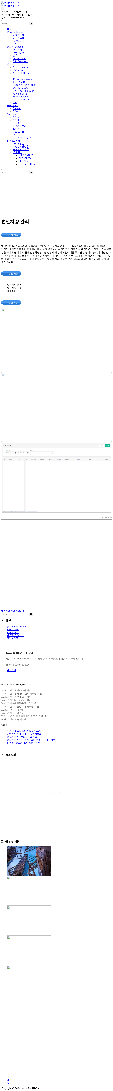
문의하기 (11, 670)
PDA (15, 111)
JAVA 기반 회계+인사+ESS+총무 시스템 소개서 (31, 740)
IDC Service (19, 70)
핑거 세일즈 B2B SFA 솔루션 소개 (24, 731)
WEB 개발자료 (26, 155)
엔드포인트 (18, 132)
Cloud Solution (21, 67)
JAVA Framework (16, 626)
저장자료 (17, 135)
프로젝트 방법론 (21, 149)
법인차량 (5, 611)
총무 (15, 55)
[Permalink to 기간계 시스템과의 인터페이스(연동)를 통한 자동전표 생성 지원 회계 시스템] (29, 994)
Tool (9, 76)
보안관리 (17, 129)
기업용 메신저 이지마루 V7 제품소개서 (26, 734)
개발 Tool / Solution (23, 91)
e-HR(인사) (19, 52)
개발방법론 (18, 143)
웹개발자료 (12, 638)
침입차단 (17, 117)
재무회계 (17, 49)
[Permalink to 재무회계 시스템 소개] (29, 905)
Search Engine (21, 96)
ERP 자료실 (24, 161)
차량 (13, 611)
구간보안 (17, 123)
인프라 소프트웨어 (22, 138)
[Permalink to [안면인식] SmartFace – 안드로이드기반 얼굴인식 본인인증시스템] (29, 964)
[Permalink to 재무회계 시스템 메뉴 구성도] (29, 934)
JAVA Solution (15, 32)
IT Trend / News (27, 164)
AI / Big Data (20, 93)
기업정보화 (18, 35)
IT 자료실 (17, 152)
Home (10, 29)
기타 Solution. (20, 61)
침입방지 (17, 120)
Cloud (10, 64)
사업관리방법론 (20, 146)
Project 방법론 (14, 140)
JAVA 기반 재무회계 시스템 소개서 (24, 737)
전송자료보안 (19, 126)
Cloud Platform (21, 73)
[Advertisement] (56, 195)
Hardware (12, 105)
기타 (15, 44)
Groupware (19, 58)
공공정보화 (18, 38)
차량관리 (20, 611)
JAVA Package (15, 47)
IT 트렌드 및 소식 (15, 635)
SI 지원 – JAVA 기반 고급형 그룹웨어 (25, 742)
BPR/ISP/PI (25, 158)
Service (17, 41)
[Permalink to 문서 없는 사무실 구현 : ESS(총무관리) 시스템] (29, 875)
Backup (17, 108)
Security (11, 114)
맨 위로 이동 (107, 517)
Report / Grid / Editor (24, 85)
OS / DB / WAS (21, 88)
